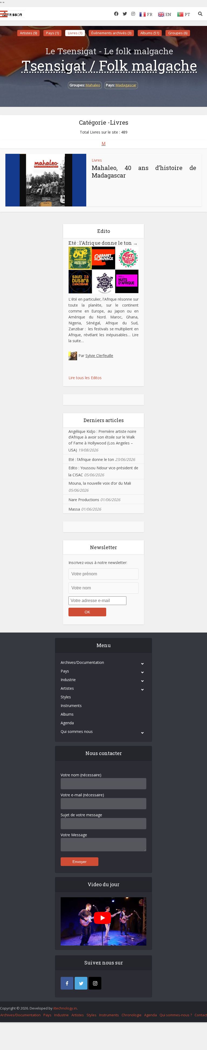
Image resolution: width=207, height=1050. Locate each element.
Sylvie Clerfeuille (99, 355)
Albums (67, 714)
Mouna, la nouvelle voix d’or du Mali (99, 483)
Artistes (67, 688)
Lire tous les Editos (85, 377)
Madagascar (126, 85)
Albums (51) (149, 32)
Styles (66, 696)
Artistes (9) (28, 32)
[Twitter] (81, 983)
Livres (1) (75, 32)
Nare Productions (83, 499)
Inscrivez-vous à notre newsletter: (97, 562)
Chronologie (132, 1014)
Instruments (71, 705)
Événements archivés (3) (111, 32)
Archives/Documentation (82, 662)
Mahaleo (93, 85)
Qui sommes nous (77, 731)
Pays (65, 671)
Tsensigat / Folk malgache (109, 65)
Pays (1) (52, 32)
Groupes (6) (177, 32)
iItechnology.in (65, 1008)
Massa (74, 509)
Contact (201, 1014)
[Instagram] (95, 983)
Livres (97, 160)
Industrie (68, 679)
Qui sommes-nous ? (176, 1014)
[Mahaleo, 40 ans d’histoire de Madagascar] (46, 180)
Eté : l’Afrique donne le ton (103, 243)
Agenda (67, 722)
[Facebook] (67, 983)
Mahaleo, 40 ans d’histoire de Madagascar (144, 171)
